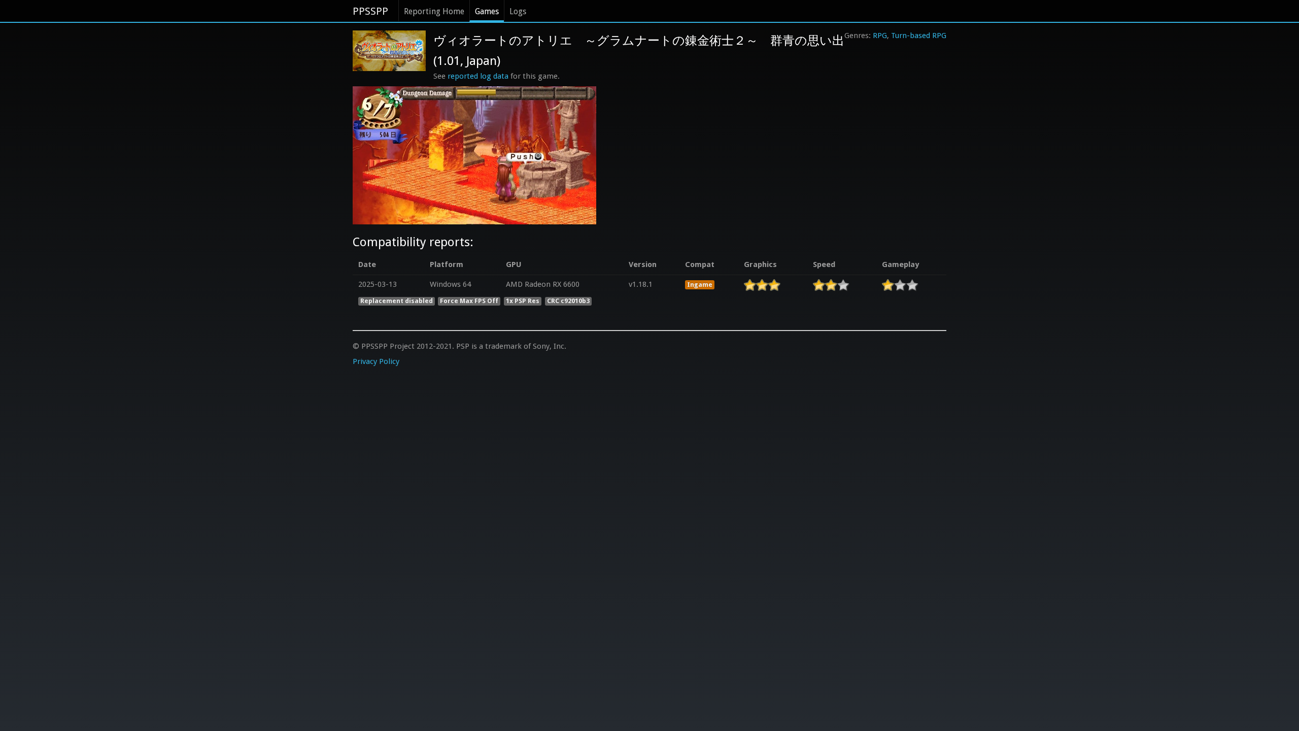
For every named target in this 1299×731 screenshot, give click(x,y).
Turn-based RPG (918, 35)
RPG (880, 35)
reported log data (478, 76)
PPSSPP (370, 11)
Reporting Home (434, 11)
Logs (517, 11)
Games (487, 11)
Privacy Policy (376, 361)
